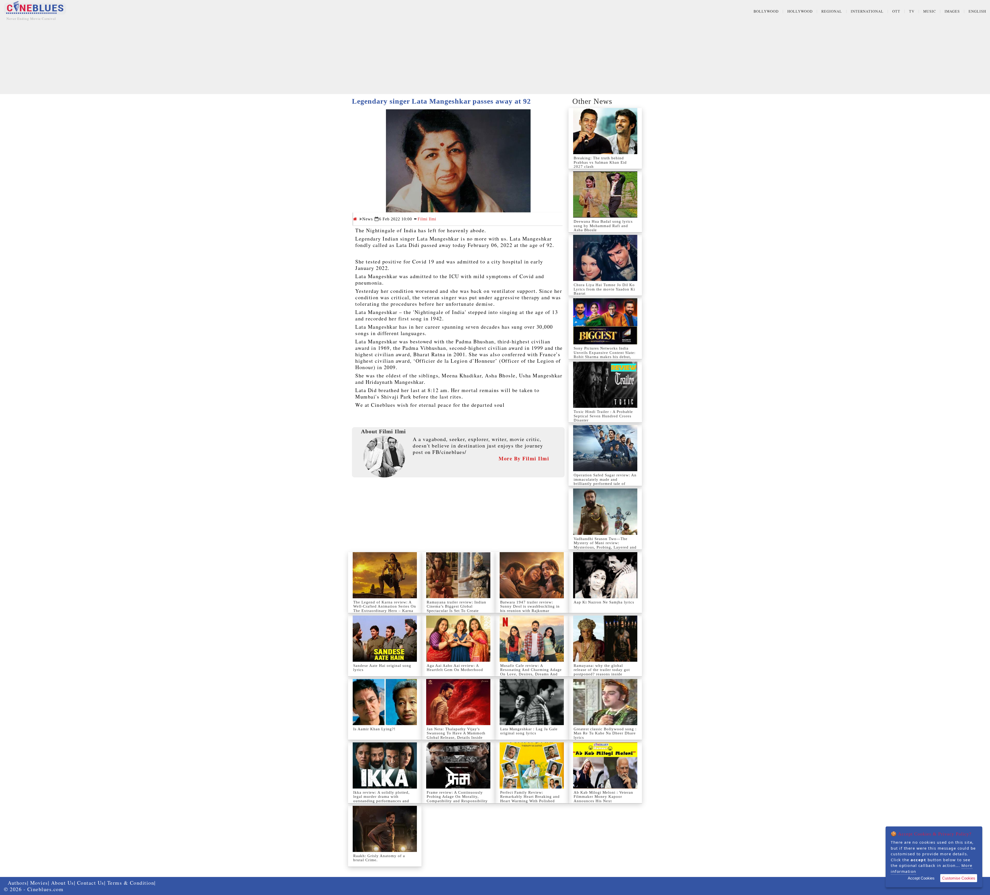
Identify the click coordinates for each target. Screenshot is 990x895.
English (977, 11)
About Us (62, 882)
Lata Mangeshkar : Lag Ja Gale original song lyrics (529, 731)
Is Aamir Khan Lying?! (374, 729)
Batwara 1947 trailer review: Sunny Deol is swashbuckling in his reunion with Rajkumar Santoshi (530, 608)
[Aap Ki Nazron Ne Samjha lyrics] (605, 575)
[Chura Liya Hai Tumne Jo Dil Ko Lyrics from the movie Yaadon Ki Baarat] (605, 258)
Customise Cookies (958, 878)
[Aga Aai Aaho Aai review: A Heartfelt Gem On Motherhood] (458, 639)
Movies (39, 882)
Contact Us (90, 882)
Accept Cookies (921, 878)
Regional (831, 11)
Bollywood (766, 11)
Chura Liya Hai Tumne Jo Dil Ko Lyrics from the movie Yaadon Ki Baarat (604, 289)
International (867, 11)
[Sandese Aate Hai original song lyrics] (385, 639)
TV (911, 11)
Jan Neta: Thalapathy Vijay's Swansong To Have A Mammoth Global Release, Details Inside (456, 733)
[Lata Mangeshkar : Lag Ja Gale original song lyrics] (532, 702)
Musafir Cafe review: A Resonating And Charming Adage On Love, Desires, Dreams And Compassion (531, 672)
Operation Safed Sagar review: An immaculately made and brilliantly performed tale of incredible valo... (605, 481)
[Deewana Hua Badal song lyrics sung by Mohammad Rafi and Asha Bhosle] (605, 194)
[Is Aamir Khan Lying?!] (385, 702)
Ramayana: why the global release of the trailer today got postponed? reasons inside (602, 670)
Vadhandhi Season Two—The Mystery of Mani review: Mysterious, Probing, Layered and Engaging (605, 545)
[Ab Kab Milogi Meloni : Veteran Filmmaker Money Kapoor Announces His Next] (605, 765)
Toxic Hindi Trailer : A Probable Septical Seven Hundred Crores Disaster (603, 416)
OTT (896, 11)
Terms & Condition (130, 882)
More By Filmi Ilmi (524, 458)
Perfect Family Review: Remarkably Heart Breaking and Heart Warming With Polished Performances (530, 798)
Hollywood (800, 11)
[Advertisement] (495, 58)
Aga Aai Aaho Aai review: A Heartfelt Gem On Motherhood (455, 668)
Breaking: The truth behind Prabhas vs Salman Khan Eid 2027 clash (600, 162)
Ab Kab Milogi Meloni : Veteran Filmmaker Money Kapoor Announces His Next (603, 796)
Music (929, 11)
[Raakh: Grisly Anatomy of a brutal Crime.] (385, 829)
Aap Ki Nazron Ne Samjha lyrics (604, 602)
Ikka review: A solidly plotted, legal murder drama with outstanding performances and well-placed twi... (381, 798)
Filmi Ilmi (427, 219)
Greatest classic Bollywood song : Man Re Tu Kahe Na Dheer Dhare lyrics (605, 733)
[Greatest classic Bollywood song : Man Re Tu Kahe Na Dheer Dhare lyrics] (605, 702)
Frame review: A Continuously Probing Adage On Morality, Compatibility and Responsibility (457, 796)
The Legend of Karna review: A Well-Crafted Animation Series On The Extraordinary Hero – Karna (384, 606)
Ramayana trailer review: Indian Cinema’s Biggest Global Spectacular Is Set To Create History (456, 608)
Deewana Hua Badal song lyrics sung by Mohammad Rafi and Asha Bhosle (603, 225)
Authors (17, 882)
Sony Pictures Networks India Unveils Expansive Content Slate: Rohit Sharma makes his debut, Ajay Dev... (605, 354)
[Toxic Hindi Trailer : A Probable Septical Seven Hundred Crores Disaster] (605, 385)
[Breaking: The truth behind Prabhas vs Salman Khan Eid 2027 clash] (605, 131)
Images (952, 11)
